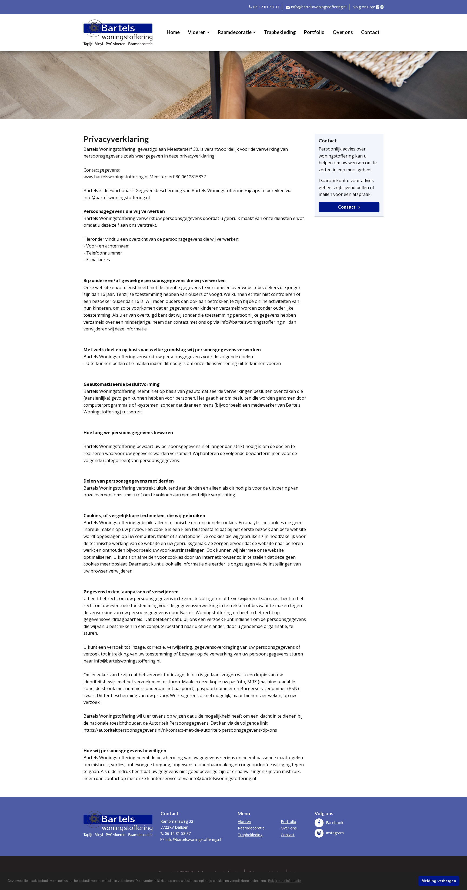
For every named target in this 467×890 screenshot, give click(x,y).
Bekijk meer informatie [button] (284, 881)
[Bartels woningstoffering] (118, 32)
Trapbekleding (280, 32)
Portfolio (314, 32)
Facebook (334, 822)
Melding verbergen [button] (439, 881)
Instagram (334, 832)
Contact (370, 32)
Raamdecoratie (235, 32)
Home (173, 32)
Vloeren (197, 32)
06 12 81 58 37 (266, 6)
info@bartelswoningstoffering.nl (318, 6)
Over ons (343, 32)
